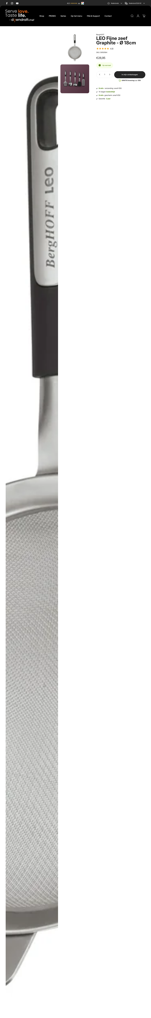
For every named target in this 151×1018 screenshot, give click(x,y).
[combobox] (115, 3)
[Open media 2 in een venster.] (74, 47)
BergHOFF (100, 35)
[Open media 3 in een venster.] (74, 78)
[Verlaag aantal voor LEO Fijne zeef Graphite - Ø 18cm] (99, 74)
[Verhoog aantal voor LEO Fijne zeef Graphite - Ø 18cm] (110, 74)
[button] (104, 48)
